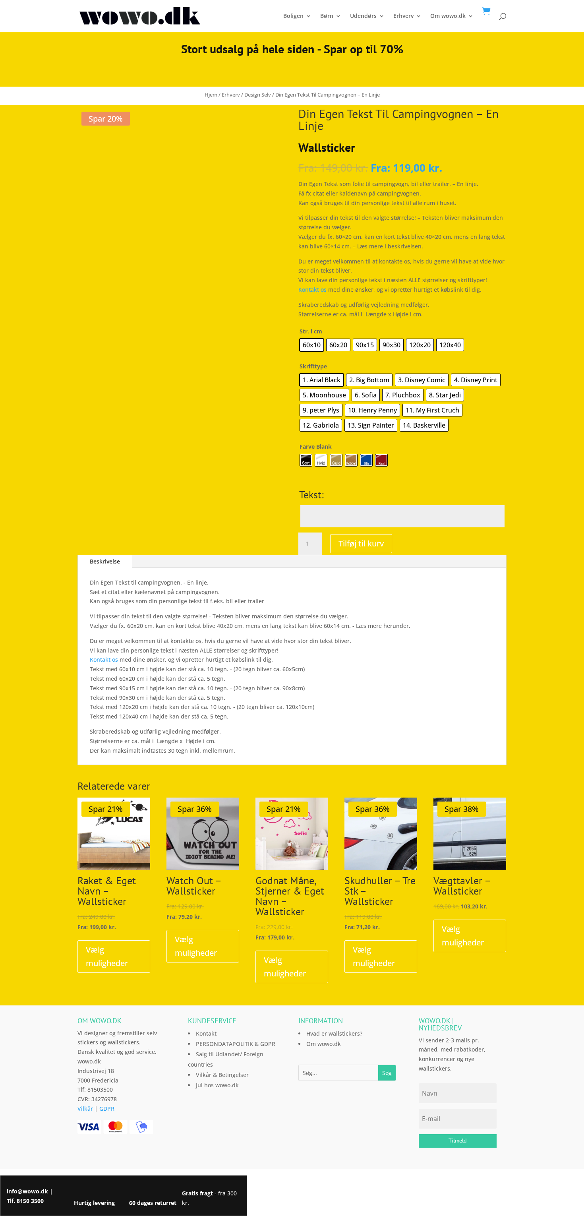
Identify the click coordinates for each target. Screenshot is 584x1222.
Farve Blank (316, 446)
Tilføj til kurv (361, 543)
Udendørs (363, 16)
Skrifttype (313, 366)
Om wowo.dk (448, 16)
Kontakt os (312, 289)
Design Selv (257, 94)
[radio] (311, 345)
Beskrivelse (105, 561)
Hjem (211, 94)
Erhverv (403, 16)
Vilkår (85, 1108)
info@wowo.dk (27, 1191)
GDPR (106, 1108)
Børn (326, 16)
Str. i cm (311, 331)
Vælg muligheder (107, 956)
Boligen (293, 16)
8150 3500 (30, 1201)
